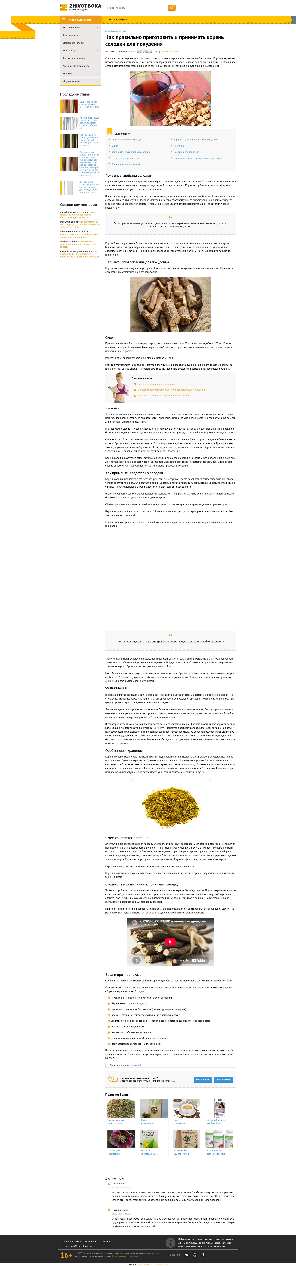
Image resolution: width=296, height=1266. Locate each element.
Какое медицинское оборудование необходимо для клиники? (78, 214)
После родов (70, 50)
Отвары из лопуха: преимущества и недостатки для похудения (172, 389)
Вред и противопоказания (125, 164)
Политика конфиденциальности (125, 1256)
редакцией (136, 1065)
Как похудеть (70, 35)
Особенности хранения (186, 151)
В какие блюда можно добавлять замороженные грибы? (78, 244)
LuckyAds (105, 1241)
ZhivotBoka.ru (111, 31)
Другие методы (71, 81)
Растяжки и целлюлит (74, 58)
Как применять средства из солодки (130, 151)
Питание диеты (71, 27)
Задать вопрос (203, 1079)
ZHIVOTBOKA (85, 7)
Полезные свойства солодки (126, 139)
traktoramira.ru (160, 1264)
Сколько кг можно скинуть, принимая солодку (198, 157)
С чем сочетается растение (125, 157)
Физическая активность (76, 66)
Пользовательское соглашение (79, 1241)
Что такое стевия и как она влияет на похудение (164, 395)
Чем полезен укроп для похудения (156, 383)
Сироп (114, 145)
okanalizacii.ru (144, 1264)
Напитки (67, 73)
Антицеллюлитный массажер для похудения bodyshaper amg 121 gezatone (80, 224)
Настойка (179, 145)
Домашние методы (73, 43)
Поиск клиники (117, 19)
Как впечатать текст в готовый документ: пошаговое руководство (79, 234)
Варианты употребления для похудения (195, 139)
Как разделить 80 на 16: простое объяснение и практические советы (79, 254)
